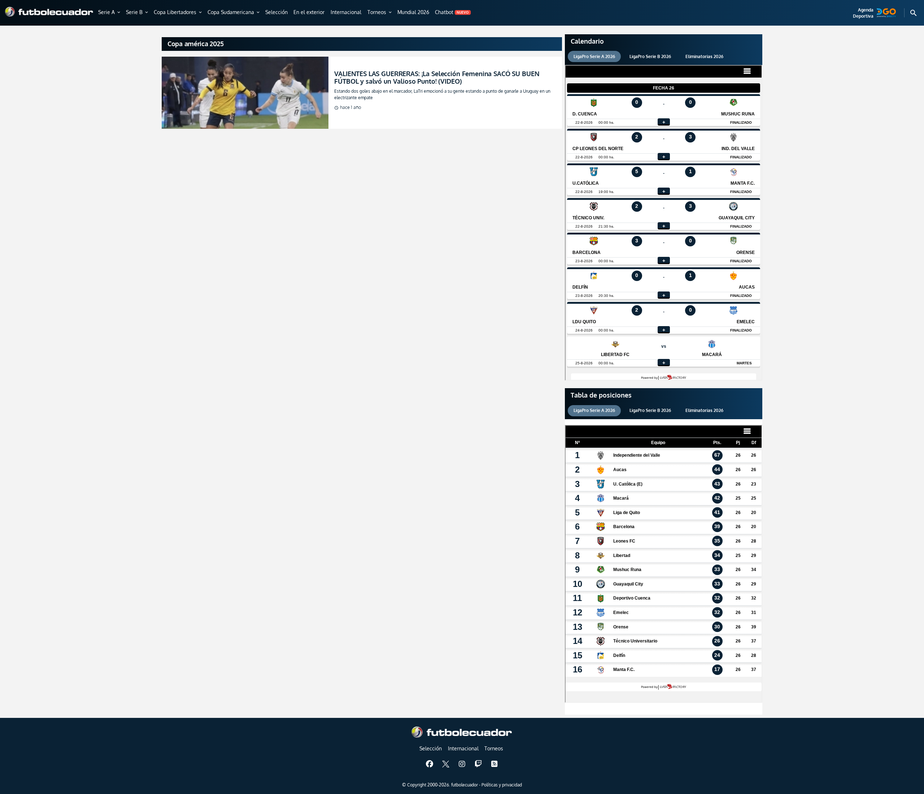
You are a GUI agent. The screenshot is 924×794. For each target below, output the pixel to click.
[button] (110, 12)
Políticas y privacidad (501, 785)
